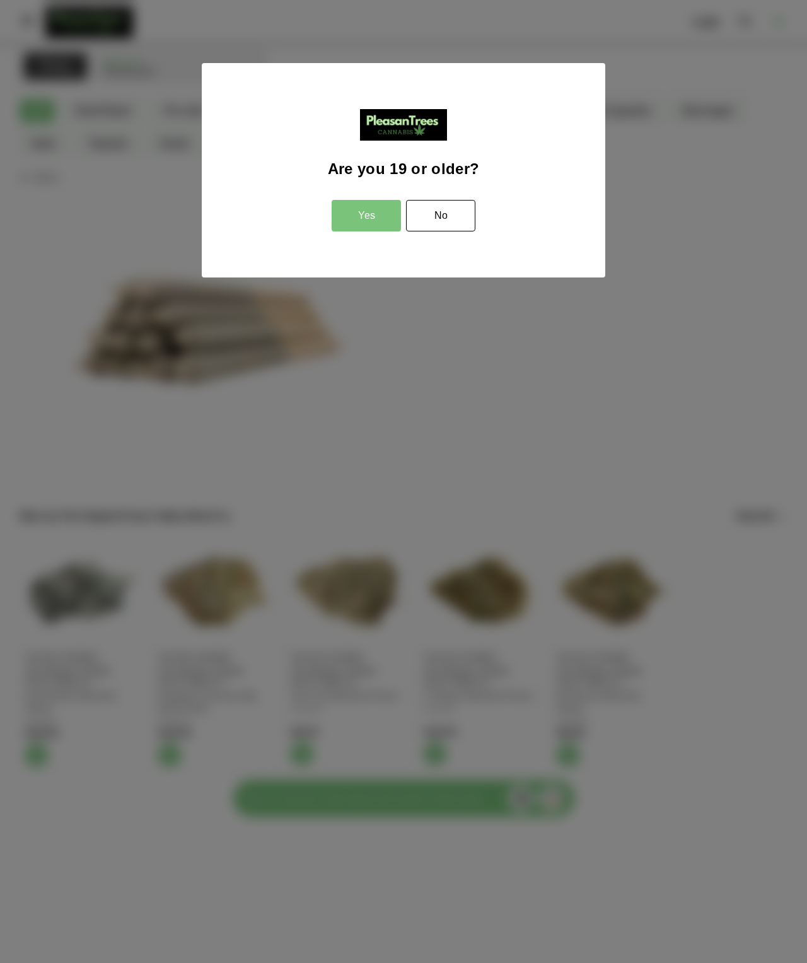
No (441, 215)
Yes (366, 215)
